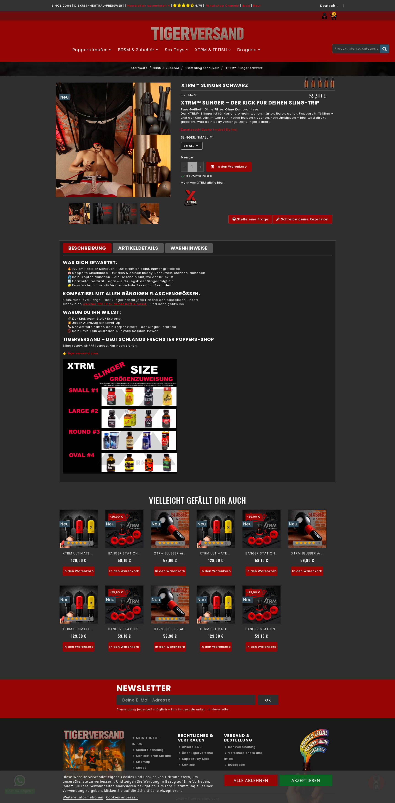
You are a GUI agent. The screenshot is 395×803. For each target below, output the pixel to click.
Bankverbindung (242, 747)
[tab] (87, 248)
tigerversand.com (83, 353)
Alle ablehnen (251, 780)
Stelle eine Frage (252, 219)
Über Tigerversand (197, 753)
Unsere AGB (192, 747)
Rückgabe (236, 765)
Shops (141, 768)
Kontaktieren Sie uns (153, 756)
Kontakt (189, 765)
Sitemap (143, 762)
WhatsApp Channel (222, 5)
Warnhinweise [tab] (189, 248)
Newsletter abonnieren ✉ (148, 5)
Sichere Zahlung (149, 750)
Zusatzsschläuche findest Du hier (209, 129)
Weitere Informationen (83, 797)
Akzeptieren (305, 780)
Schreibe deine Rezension (304, 219)
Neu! (257, 5)
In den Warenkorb (229, 166)
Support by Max (195, 759)
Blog (246, 5)
